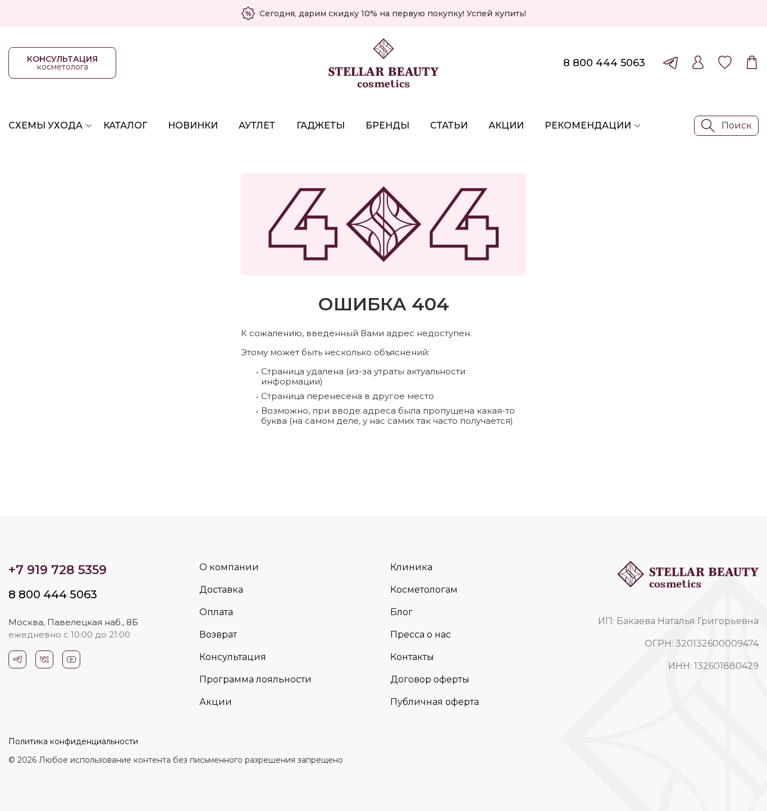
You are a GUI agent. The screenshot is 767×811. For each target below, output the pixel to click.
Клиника (411, 567)
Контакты (412, 657)
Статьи (449, 125)
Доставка (221, 589)
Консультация (232, 657)
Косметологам (424, 589)
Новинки (193, 125)
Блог (401, 612)
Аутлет (257, 125)
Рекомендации (588, 125)
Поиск (737, 125)
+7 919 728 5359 (57, 570)
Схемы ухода (45, 125)
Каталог (125, 125)
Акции (506, 125)
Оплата (216, 612)
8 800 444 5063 (604, 63)
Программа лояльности (255, 679)
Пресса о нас (420, 634)
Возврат (218, 634)
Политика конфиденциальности (73, 741)
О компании (229, 567)
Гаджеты (320, 125)
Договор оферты (429, 679)
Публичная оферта (434, 702)
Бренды (387, 125)
